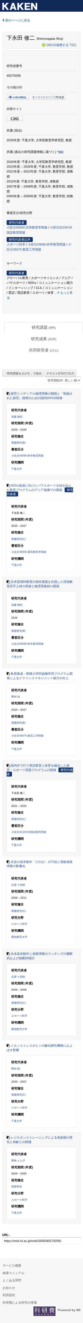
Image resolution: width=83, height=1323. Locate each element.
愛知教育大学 (19, 936)
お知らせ (9, 1288)
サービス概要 (12, 1265)
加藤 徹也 (17, 416)
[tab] (43, 327)
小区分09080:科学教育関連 (47, 244)
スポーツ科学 (16, 244)
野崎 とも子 (18, 1160)
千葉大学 (16, 468)
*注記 (72, 44)
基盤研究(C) (18, 539)
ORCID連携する (57, 44)
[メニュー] (78, 5)
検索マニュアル (13, 1273)
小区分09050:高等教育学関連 (27, 227)
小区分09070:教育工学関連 (27, 735)
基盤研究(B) (18, 442)
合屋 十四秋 (18, 884)
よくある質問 (12, 1280)
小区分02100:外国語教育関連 (28, 832)
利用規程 (9, 1295)
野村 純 (15, 696)
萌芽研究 (16, 1186)
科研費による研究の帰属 (20, 1302)
